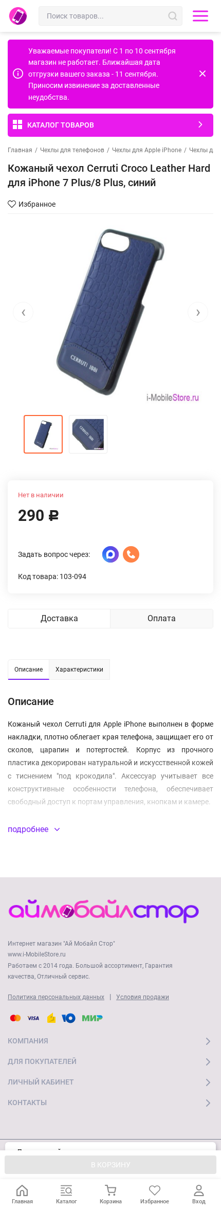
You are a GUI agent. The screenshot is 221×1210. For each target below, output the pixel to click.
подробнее (29, 829)
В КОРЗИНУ (111, 1165)
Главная (20, 150)
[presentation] (23, 312)
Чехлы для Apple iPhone (146, 150)
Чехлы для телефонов (72, 150)
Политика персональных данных (56, 997)
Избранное (37, 204)
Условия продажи (142, 997)
